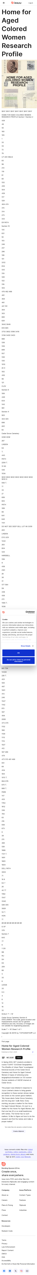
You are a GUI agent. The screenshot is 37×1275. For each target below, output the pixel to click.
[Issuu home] (16, 3)
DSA (3, 1257)
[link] (31, 3)
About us (5, 1195)
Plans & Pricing (7, 1205)
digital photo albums (18, 1154)
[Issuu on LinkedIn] (9, 1271)
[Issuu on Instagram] (21, 1271)
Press (4, 1210)
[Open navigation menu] (4, 3)
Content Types (25, 1195)
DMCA (4, 1254)
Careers (4, 1200)
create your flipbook (23, 1157)
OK (18, 653)
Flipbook (22, 1205)
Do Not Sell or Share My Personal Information (18, 1264)
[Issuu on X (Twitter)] (15, 1271)
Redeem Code (7, 1231)
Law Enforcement (8, 1247)
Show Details (25, 646)
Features (22, 1200)
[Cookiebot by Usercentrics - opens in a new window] (26, 612)
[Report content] (33, 1052)
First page (5, 1041)
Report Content (8, 1250)
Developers (6, 1226)
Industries (23, 1210)
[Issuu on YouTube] (27, 1271)
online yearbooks (20, 1152)
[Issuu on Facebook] (4, 1271)
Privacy (4, 1244)
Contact (5, 1215)
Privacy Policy (22, 639)
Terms (4, 1240)
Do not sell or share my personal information (18, 660)
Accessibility (6, 1261)
